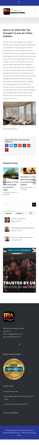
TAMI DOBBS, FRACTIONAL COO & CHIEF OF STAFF (19, 397)
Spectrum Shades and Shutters (22, 237)
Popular (8, 213)
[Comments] (30, 213)
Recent (19, 213)
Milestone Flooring (11, 391)
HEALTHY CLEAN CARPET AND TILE (16, 404)
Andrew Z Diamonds (18, 219)
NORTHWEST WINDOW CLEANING (22, 228)
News (15, 129)
